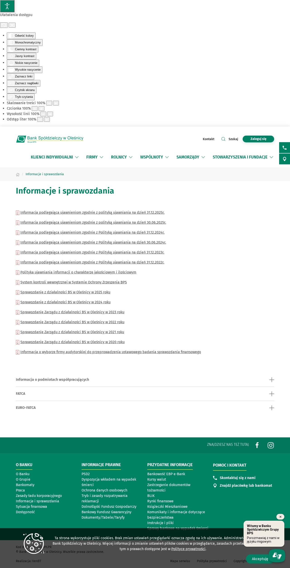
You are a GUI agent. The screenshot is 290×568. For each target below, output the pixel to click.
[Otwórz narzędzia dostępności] (7, 6)
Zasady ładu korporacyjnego (39, 496)
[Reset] (4, 25)
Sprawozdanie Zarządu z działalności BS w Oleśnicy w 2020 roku (72, 342)
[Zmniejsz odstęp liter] (40, 119)
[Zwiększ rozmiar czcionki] (41, 108)
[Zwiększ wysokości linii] (50, 114)
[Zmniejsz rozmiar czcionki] (35, 108)
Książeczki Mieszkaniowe (167, 506)
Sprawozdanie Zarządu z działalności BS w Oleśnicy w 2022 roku (72, 322)
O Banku (22, 474)
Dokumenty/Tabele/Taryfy (103, 517)
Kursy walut (156, 479)
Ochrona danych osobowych (104, 490)
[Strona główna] (17, 174)
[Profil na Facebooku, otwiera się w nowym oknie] (257, 445)
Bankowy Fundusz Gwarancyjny (106, 512)
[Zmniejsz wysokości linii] (43, 114)
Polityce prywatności (188, 549)
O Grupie (37, 479)
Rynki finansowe (160, 501)
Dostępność (25, 512)
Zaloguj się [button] (258, 139)
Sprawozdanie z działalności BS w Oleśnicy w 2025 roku (65, 292)
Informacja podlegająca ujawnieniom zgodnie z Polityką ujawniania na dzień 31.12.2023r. (92, 252)
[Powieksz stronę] (56, 103)
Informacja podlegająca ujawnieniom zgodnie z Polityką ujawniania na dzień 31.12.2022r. (92, 262)
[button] (77, 157)
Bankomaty (37, 485)
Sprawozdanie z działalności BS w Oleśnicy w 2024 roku (65, 302)
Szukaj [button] (233, 139)
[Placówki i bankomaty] (284, 158)
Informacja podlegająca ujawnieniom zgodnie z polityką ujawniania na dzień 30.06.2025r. (93, 222)
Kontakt (208, 139)
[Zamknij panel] (12, 25)
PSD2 (86, 474)
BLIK (151, 496)
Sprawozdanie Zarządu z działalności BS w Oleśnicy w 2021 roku (72, 332)
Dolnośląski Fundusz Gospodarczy (109, 506)
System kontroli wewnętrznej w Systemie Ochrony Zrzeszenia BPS (73, 282)
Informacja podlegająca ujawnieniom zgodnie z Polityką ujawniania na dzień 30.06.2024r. (93, 242)
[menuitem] (55, 157)
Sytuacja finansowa (31, 506)
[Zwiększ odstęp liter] (47, 119)
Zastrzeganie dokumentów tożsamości (168, 487)
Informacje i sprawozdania (37, 501)
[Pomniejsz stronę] (49, 103)
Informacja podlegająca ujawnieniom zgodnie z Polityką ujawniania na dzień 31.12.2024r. (92, 232)
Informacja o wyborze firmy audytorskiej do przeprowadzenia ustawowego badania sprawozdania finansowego (110, 352)
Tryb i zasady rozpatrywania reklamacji (105, 498)
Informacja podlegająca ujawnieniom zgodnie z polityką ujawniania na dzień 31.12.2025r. (92, 212)
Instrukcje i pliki (160, 523)
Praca (20, 490)
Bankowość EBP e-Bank (166, 474)
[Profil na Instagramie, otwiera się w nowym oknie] (270, 445)
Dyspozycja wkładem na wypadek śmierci (109, 482)
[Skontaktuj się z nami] (284, 147)
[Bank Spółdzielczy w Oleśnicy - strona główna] (50, 139)
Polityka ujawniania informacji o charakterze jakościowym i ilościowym (78, 272)
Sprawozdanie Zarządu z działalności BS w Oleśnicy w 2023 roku (72, 312)
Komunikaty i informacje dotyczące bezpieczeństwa (176, 515)
